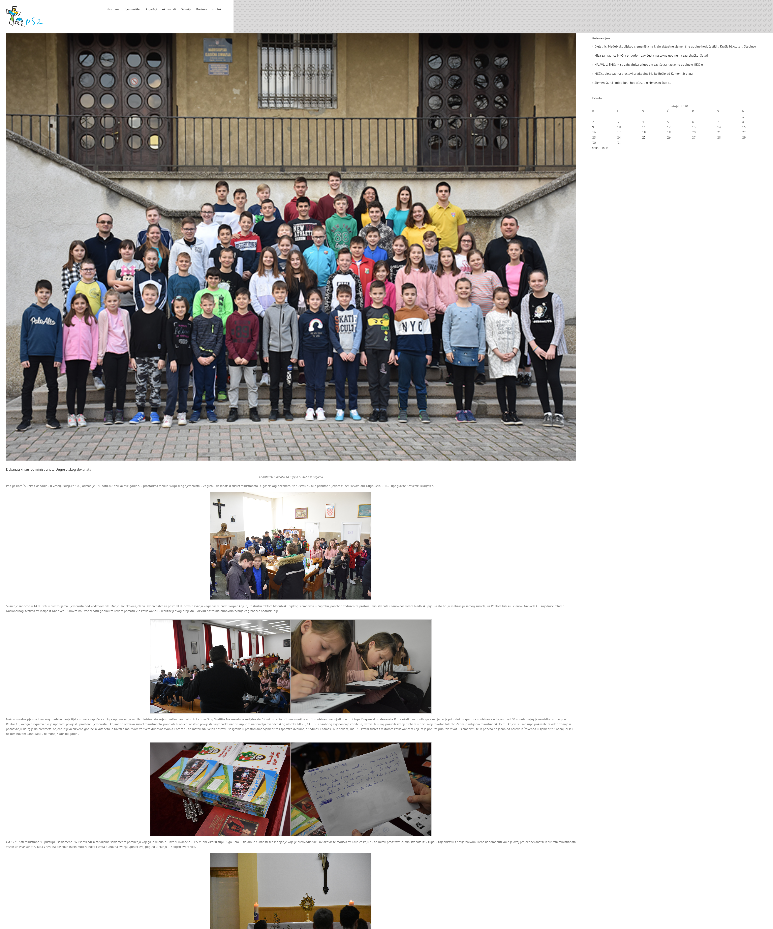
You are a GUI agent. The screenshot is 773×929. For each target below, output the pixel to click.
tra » (605, 148)
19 (669, 132)
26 (669, 137)
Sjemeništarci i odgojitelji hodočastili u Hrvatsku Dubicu (633, 83)
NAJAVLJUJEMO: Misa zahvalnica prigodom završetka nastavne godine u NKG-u (648, 64)
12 (669, 127)
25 (644, 137)
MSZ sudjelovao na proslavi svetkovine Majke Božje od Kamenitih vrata (643, 73)
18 (644, 132)
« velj (595, 148)
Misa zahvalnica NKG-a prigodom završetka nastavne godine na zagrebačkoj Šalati (651, 55)
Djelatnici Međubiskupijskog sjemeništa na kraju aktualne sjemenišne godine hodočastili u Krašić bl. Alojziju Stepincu (675, 46)
